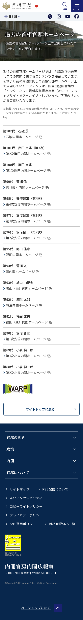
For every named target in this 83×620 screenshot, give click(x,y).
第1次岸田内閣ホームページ (26, 170)
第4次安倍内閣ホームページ (26, 204)
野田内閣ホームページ (22, 254)
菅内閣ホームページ (20, 271)
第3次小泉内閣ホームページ (26, 355)
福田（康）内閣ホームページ (27, 322)
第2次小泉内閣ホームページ (26, 372)
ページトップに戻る (36, 607)
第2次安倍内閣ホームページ (26, 237)
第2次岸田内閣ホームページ (26, 153)
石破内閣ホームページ (22, 136)
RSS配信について (55, 489)
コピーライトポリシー (26, 506)
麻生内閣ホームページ (22, 305)
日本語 (12, 16)
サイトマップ (19, 489)
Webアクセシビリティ (26, 497)
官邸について (17, 472)
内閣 (10, 460)
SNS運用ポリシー (23, 523)
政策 (10, 449)
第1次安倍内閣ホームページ (26, 338)
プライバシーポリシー (26, 515)
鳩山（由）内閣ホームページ (27, 288)
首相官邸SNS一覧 (62, 523)
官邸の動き (15, 437)
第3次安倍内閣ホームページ (26, 221)
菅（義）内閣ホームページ (25, 187)
